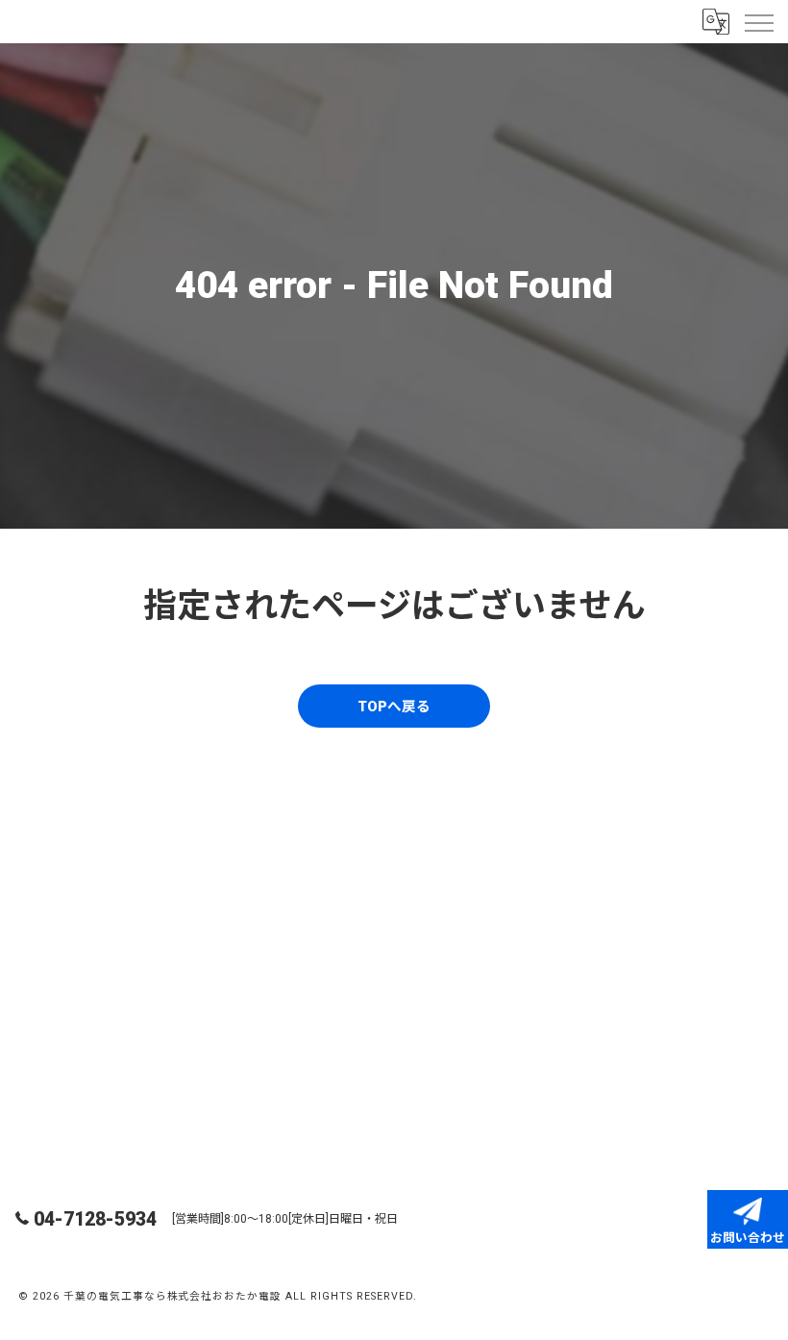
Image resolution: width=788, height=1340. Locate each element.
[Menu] (758, 21)
